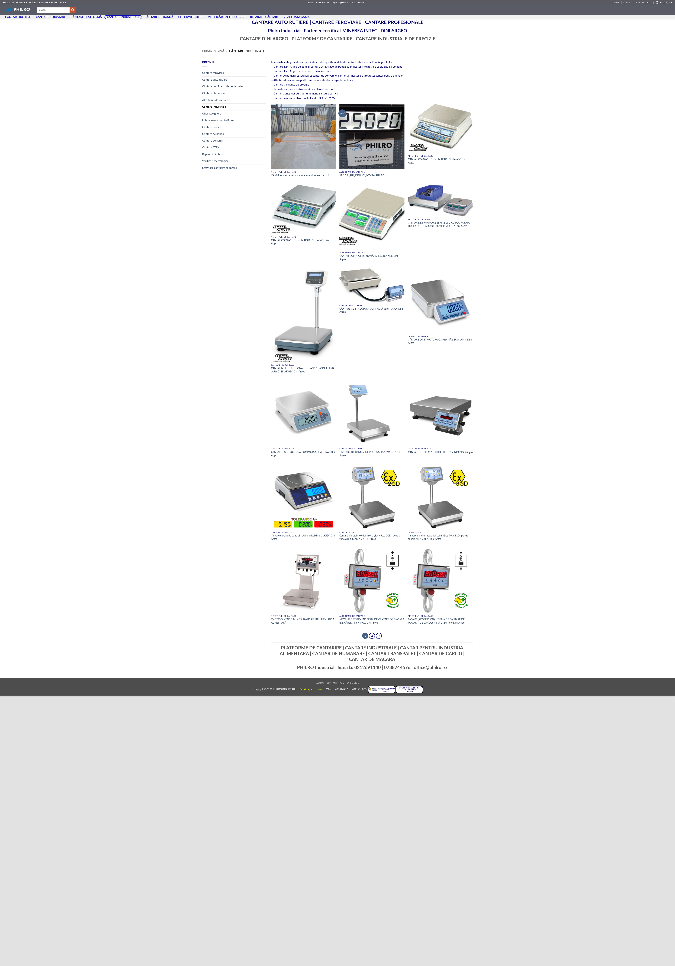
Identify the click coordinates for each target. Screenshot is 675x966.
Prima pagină (213, 51)
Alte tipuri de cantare (215, 100)
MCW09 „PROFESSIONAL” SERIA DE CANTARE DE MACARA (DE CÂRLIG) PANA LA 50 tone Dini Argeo (436, 621)
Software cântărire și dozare (219, 167)
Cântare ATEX (210, 147)
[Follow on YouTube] (671, 2)
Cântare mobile (211, 127)
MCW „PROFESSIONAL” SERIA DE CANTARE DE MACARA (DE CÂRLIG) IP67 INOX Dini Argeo (371, 621)
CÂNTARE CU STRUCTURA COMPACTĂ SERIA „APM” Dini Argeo (440, 341)
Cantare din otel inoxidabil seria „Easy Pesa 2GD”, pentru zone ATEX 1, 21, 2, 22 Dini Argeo (369, 537)
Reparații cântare (264, 17)
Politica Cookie (642, 3)
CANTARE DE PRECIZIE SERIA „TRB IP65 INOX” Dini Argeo (440, 452)
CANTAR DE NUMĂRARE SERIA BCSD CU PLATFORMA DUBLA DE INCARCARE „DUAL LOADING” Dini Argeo (439, 224)
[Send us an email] (664, 2)
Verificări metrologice (226, 17)
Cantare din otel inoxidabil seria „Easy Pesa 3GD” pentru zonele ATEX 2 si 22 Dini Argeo (438, 537)
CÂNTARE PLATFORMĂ (86, 17)
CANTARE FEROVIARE (51, 17)
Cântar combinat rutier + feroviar (222, 86)
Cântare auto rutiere (214, 79)
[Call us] (667, 2)
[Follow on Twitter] (661, 2)
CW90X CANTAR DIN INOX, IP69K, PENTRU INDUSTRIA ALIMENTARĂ (302, 621)
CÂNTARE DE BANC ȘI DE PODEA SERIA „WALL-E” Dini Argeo (370, 454)
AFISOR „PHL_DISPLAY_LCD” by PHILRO (361, 175)
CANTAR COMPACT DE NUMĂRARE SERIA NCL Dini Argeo (300, 242)
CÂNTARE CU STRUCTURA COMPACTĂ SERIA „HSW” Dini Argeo (303, 454)
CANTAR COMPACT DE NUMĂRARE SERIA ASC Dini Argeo (437, 161)
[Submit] (73, 10)
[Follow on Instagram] (657, 2)
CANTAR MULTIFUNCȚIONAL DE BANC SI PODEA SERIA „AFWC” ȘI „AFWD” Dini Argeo (303, 370)
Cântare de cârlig (212, 140)
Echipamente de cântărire (218, 120)
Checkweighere (190, 17)
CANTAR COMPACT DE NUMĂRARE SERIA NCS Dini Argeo (368, 258)
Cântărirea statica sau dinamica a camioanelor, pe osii (300, 175)
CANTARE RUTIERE (18, 17)
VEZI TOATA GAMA (297, 17)
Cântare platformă (213, 93)
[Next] (379, 636)
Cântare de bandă (158, 17)
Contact (627, 3)
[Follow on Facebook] (654, 2)
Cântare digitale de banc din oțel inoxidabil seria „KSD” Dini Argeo (303, 537)
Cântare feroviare (213, 72)
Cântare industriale (123, 17)
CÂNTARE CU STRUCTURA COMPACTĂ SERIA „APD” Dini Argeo (371, 310)
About (616, 3)
